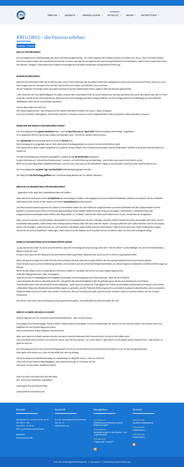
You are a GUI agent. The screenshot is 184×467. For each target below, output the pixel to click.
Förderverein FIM (24, 437)
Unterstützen (150, 15)
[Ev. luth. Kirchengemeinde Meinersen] (21, 15)
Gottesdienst (139, 430)
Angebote (71, 15)
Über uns (54, 15)
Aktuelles (115, 15)
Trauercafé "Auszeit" (104, 442)
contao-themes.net (122, 462)
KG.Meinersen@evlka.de (34, 429)
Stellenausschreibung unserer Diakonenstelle (108, 424)
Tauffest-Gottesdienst (143, 423)
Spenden (20, 434)
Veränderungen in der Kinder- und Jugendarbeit (110, 433)
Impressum (95, 462)
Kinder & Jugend (93, 15)
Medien (131, 15)
